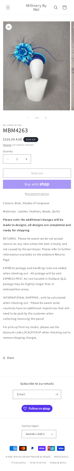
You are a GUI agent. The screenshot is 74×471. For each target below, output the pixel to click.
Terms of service (38, 462)
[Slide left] (28, 117)
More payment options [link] (37, 193)
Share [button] (10, 357)
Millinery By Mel (22, 456)
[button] (8, 7)
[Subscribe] (56, 394)
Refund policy (61, 456)
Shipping (7, 145)
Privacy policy (18, 462)
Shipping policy (58, 462)
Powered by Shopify (40, 456)
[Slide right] (45, 117)
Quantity (8, 151)
